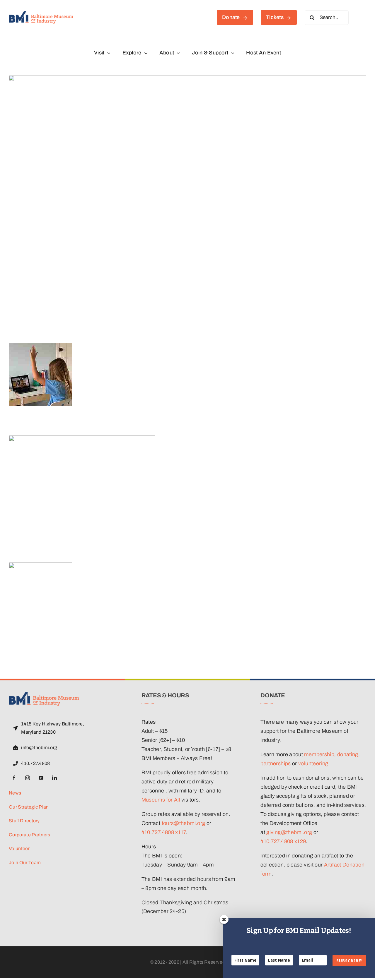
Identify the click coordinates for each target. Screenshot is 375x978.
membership (319, 754)
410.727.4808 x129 (283, 841)
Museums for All (161, 800)
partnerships (275, 763)
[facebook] (14, 778)
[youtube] (41, 778)
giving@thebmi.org (289, 832)
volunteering (313, 763)
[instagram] (27, 778)
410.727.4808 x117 (164, 832)
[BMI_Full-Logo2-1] (41, 14)
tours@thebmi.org (183, 823)
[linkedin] (54, 778)
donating (347, 754)
